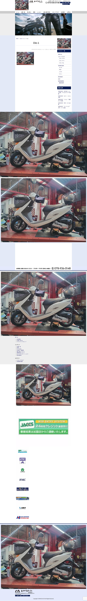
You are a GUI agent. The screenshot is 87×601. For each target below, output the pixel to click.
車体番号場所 (61, 65)
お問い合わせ (20, 340)
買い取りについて (21, 351)
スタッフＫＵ (62, 58)
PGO (60, 69)
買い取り (29, 12)
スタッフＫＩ (62, 60)
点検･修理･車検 (46, 12)
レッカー (39, 12)
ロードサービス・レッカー (22, 353)
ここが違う (19, 348)
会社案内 (63, 12)
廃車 (34, 12)
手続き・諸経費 (20, 350)
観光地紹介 (60, 76)
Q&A (59, 78)
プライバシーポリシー (21, 341)
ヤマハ (60, 73)
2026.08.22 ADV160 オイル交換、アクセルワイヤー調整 (64, 92)
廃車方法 (60, 54)
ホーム (17, 12)
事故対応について (21, 352)
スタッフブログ (55, 12)
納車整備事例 (61, 81)
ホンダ (60, 67)
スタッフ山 (61, 62)
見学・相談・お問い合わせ (22, 595)
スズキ (60, 71)
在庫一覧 (23, 12)
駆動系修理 (61, 82)
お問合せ (69, 12)
